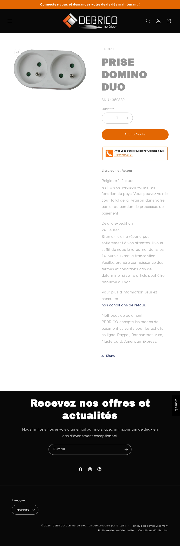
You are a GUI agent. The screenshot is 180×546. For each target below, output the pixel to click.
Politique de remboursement (149, 526)
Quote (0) (176, 406)
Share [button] (110, 355)
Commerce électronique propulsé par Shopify (96, 525)
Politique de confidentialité (116, 530)
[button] (10, 21)
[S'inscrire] (126, 449)
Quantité (108, 109)
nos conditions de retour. (124, 305)
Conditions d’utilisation (153, 530)
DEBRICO (58, 525)
